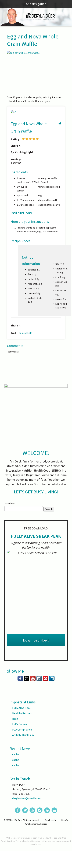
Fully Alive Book (21, 708)
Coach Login (50, 820)
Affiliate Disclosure (23, 735)
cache (15, 754)
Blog (15, 718)
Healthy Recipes (22, 713)
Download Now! (36, 640)
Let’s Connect (20, 724)
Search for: (10, 503)
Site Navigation (36, 4)
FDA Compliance (22, 729)
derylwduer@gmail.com (26, 798)
